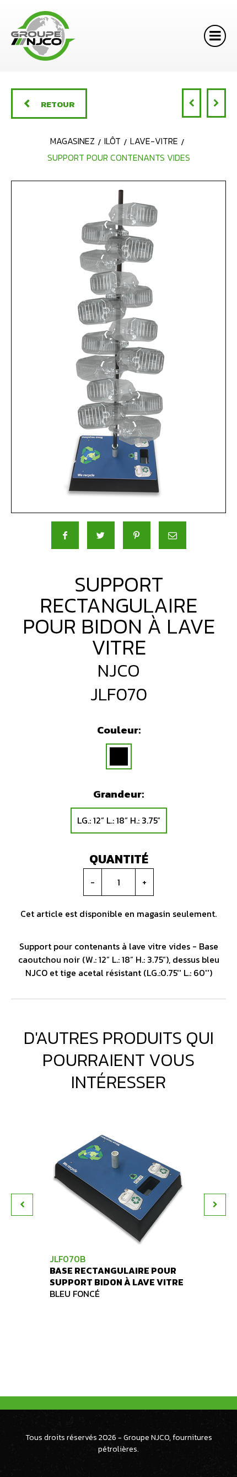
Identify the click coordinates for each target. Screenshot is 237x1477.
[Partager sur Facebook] (65, 535)
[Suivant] (216, 103)
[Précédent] (191, 103)
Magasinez (72, 140)
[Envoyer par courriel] (172, 535)
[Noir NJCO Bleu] (119, 756)
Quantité (118, 859)
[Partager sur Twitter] (101, 535)
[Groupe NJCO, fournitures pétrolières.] (43, 36)
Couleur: (119, 730)
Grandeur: (118, 794)
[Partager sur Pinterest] (136, 535)
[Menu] (215, 36)
